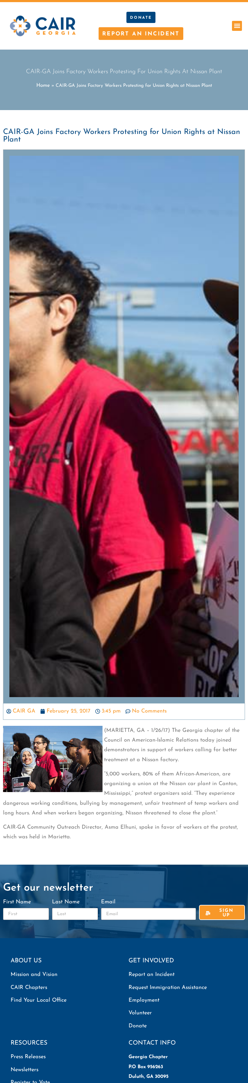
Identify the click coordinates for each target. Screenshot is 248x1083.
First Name (17, 902)
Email (108, 902)
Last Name (66, 902)
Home (43, 85)
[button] (237, 26)
